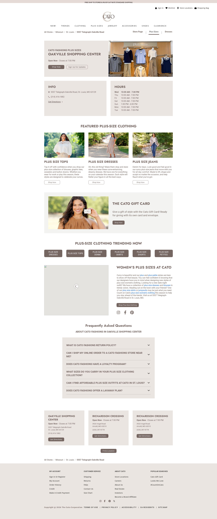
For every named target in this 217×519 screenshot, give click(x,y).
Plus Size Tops (75, 253)
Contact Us (88, 489)
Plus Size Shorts (141, 253)
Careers (118, 481)
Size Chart (88, 493)
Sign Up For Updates (77, 67)
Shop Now (56, 67)
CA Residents (147, 507)
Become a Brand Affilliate (125, 497)
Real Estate (119, 489)
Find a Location (109, 451)
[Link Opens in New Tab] (101, 501)
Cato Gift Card (157, 477)
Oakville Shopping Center (61, 417)
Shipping (87, 477)
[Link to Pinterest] (132, 313)
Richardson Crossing (108, 416)
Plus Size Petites (164, 253)
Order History (55, 485)
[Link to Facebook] (125, 313)
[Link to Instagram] (118, 313)
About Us (119, 485)
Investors (119, 493)
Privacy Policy (110, 507)
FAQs (86, 485)
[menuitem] (53, 26)
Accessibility (129, 507)
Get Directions (54, 102)
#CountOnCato (157, 485)
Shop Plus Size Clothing (128, 305)
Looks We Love (157, 481)
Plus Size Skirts (119, 253)
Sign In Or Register (57, 477)
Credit (52, 489)
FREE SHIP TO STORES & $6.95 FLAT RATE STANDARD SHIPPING (108, 2)
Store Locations (121, 477)
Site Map (163, 507)
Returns (87, 481)
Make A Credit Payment (59, 493)
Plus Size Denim (97, 253)
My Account (54, 481)
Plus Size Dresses (53, 253)
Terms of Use (91, 507)
